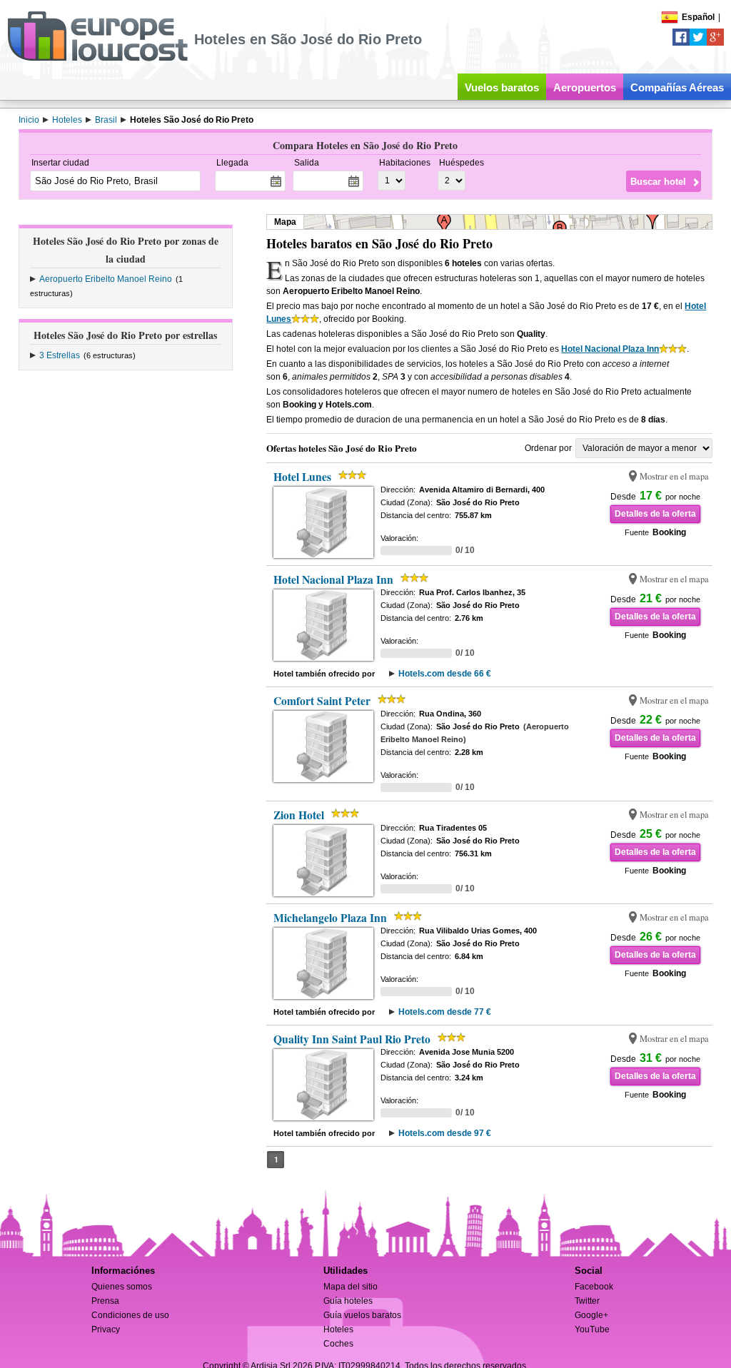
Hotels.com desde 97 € (444, 1133)
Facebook (594, 1287)
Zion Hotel (298, 815)
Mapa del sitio (350, 1287)
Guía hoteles (348, 1301)
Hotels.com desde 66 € (444, 674)
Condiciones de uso (130, 1315)
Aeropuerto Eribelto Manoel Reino (105, 279)
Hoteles (338, 1329)
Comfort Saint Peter (321, 701)
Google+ (591, 1315)
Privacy (105, 1329)
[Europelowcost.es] (97, 59)
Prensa (105, 1301)
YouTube (592, 1329)
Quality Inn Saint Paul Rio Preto (351, 1039)
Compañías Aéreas (677, 87)
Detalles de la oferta (655, 514)
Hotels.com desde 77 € (444, 1012)
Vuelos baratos (502, 87)
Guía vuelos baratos (362, 1315)
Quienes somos (121, 1287)
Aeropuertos (584, 87)
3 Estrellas (59, 355)
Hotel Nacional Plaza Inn (610, 349)
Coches (338, 1344)
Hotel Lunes (302, 477)
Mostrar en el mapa (674, 476)
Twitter (587, 1301)
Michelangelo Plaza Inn (330, 918)
